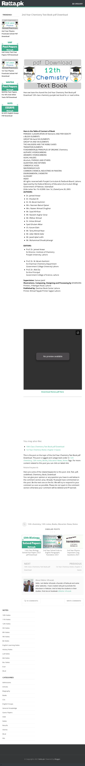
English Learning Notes (11, 645)
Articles (5, 687)
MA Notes (6, 658)
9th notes (6, 637)
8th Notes (6, 632)
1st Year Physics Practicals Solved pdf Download (9, 73)
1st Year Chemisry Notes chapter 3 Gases (43, 450)
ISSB (4, 717)
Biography (6, 691)
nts (3, 738)
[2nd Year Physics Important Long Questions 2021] (73, 547)
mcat (4, 671)
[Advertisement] (52, 33)
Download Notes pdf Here (52, 392)
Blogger (57, 759)
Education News (55, 460)
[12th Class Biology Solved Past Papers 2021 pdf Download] (31, 547)
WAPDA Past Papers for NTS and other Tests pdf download (9, 94)
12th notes (37, 460)
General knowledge (9, 708)
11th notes (6, 619)
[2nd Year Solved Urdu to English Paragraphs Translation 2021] (52, 547)
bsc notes (6, 662)
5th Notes (6, 628)
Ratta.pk (42, 759)
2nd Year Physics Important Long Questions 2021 (73, 552)
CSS (3, 700)
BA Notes (5, 641)
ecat (4, 667)
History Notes (7, 649)
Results (5, 725)
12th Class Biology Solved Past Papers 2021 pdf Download (31, 552)
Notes (65, 460)
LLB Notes (6, 654)
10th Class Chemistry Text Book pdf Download (45, 446)
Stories (5, 730)
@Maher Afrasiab (64, 591)
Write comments (74, 601)
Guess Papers (7, 712)
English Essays (7, 704)
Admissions (6, 682)
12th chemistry (34, 524)
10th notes (6, 615)
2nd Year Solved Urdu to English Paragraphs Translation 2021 (52, 552)
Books (45, 460)
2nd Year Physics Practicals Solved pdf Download (9, 33)
